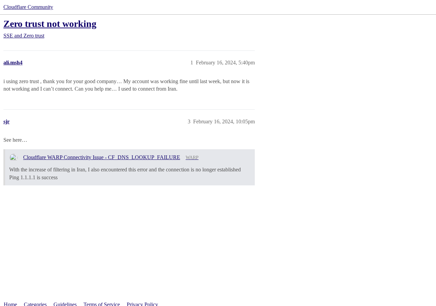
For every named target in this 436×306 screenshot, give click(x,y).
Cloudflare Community (28, 7)
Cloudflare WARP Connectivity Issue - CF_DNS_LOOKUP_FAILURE (101, 157)
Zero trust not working (49, 23)
